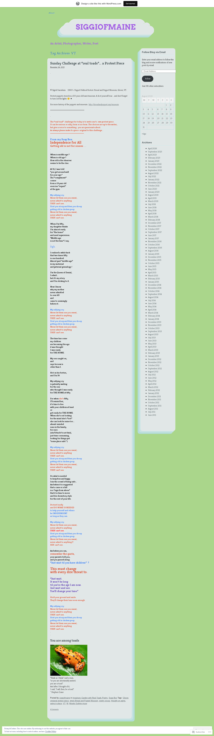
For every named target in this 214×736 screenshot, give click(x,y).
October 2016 (154, 244)
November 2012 (154, 362)
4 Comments (54, 709)
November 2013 (154, 325)
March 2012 (153, 387)
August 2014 (153, 297)
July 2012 (152, 374)
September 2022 (155, 170)
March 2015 (153, 275)
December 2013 (154, 322)
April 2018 (152, 213)
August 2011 (153, 408)
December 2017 (154, 223)
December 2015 (154, 257)
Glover (125, 698)
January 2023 (153, 161)
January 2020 (154, 192)
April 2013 (152, 346)
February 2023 (154, 157)
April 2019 (152, 198)
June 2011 (152, 415)
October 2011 (153, 402)
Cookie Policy (50, 731)
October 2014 (153, 291)
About (52, 13)
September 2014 (155, 294)
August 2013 (153, 334)
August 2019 (153, 195)
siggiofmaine (106, 27)
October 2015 (153, 263)
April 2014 (152, 309)
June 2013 (152, 340)
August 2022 (153, 173)
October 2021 (153, 185)
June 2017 (152, 235)
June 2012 (152, 377)
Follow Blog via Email (154, 52)
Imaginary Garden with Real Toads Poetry (90, 698)
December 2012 (154, 359)
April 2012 (152, 384)
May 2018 (152, 210)
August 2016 (153, 250)
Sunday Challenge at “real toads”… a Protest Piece (87, 63)
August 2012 (153, 371)
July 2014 (152, 300)
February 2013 (154, 353)
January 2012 (153, 393)
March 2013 (153, 350)
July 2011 (151, 411)
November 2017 (154, 226)
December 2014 (154, 285)
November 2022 (155, 167)
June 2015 (152, 266)
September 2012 (155, 368)
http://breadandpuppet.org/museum (104, 104)
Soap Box (113, 698)
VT (64, 703)
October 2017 (153, 229)
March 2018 (153, 216)
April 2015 (152, 272)
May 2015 (152, 269)
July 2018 (152, 204)
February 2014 (154, 315)
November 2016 (155, 241)
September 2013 (155, 331)
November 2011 (154, 399)
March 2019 (153, 201)
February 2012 (154, 390)
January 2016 (153, 254)
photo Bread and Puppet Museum (84, 701)
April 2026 (152, 148)
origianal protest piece (59, 701)
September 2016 (155, 247)
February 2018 (154, 219)
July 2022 (152, 176)
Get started (130, 3)
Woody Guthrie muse (78, 703)
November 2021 (154, 182)
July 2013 (152, 337)
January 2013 (153, 356)
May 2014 (152, 306)
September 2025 (155, 151)
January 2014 (153, 319)
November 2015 (154, 260)
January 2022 (153, 179)
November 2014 (154, 288)
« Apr (144, 133)
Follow (147, 78)
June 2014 (152, 303)
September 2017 (155, 232)
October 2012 (153, 365)
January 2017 (153, 238)
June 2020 (152, 189)
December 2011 (154, 396)
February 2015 (154, 278)
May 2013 (152, 343)
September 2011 (154, 405)
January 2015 (153, 281)
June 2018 (152, 207)
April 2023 (152, 154)
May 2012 (152, 381)
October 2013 (153, 328)
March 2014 (153, 312)
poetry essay (104, 701)
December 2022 (154, 164)
